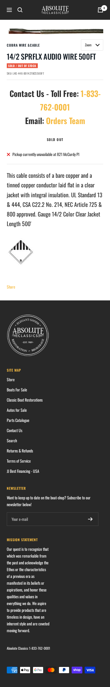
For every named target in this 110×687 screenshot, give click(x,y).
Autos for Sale (17, 410)
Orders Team (65, 120)
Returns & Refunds (20, 451)
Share (11, 287)
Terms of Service (19, 461)
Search (12, 440)
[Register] (90, 519)
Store (11, 379)
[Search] (20, 9)
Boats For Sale (17, 390)
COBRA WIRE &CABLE (23, 45)
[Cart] (100, 9)
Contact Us (14, 430)
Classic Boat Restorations (25, 400)
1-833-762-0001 (39, 648)
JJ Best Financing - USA (23, 471)
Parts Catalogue (18, 420)
